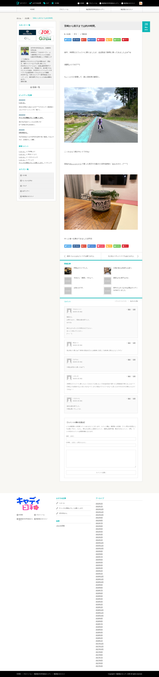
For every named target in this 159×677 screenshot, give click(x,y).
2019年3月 (99, 601)
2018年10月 (99, 615)
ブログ (24, 186)
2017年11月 (99, 646)
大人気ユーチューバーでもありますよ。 (121, 256)
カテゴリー (23, 3)
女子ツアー (25, 191)
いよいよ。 (22, 103)
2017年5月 (99, 663)
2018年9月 (99, 618)
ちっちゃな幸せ (27, 180)
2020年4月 (99, 565)
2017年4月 (99, 666)
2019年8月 (99, 587)
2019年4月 (99, 599)
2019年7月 (99, 590)
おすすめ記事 (37, 3)
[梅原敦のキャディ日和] (34, 503)
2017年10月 (99, 649)
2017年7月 (99, 657)
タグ (47, 3)
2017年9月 (99, 652)
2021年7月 (99, 523)
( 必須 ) (70, 436)
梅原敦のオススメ (127, 9)
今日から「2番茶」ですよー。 (84, 278)
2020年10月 (99, 548)
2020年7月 (99, 557)
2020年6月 (99, 559)
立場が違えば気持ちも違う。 (123, 268)
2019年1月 (99, 607)
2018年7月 (99, 624)
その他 (57, 3)
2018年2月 (99, 638)
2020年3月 (99, 568)
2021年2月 (99, 537)
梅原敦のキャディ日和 (123, 674)
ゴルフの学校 (60, 526)
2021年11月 (99, 512)
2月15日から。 (23, 132)
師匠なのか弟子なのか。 (121, 278)
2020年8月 (99, 554)
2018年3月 (99, 635)
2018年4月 (99, 632)
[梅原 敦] (25, 54)
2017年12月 (99, 643)
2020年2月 (99, 571)
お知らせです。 (79, 288)
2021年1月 (99, 540)
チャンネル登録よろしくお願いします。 (31, 118)
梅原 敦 (84, 34)
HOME (32, 9)
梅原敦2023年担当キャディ (95, 9)
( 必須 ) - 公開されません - (76, 442)
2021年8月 (99, 520)
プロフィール (63, 9)
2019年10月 (99, 582)
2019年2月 (99, 604)
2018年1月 (99, 641)
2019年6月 (99, 593)
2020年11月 (99, 545)
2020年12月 (99, 543)
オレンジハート (75, 164)
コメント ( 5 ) (134, 301)
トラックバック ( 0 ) (120, 301)
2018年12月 (99, 610)
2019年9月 (99, 585)
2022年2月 (99, 503)
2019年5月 (99, 596)
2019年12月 (99, 576)
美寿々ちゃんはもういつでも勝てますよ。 (81, 256)
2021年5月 (99, 529)
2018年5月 (99, 629)
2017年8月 (99, 655)
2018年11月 (99, 613)
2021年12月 (99, 509)
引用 (134, 309)
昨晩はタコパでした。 (81, 268)
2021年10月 (99, 515)
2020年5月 (99, 562)
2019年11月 (99, 579)
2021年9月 (99, 517)
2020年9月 (99, 551)
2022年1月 (99, 506)
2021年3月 (99, 534)
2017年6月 (99, 660)
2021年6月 (99, 526)
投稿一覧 (36, 87)
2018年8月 (99, 621)
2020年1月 (99, 573)
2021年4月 (99, 531)
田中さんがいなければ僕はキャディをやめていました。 (125, 289)
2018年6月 (99, 627)
